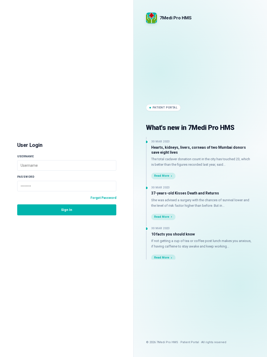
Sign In (66, 210)
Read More (161, 175)
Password (26, 177)
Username (25, 156)
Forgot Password (103, 198)
